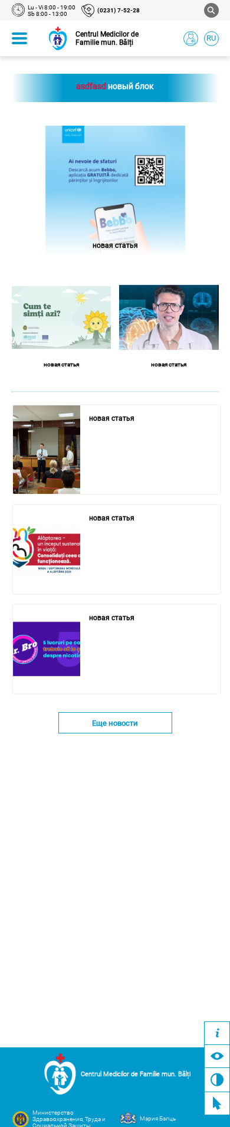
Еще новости (115, 723)
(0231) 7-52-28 (118, 10)
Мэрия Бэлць (158, 1118)
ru (211, 38)
